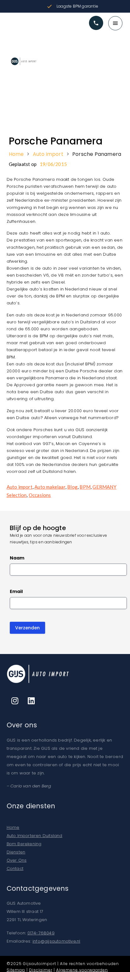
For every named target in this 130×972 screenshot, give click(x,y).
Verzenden (27, 628)
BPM (85, 487)
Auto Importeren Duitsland (34, 836)
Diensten (16, 852)
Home (16, 154)
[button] (65, 21)
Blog (72, 487)
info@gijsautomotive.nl (56, 941)
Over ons (22, 725)
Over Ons (17, 860)
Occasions (40, 495)
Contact (15, 868)
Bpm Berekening (24, 844)
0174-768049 (41, 933)
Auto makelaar (49, 487)
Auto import (48, 154)
